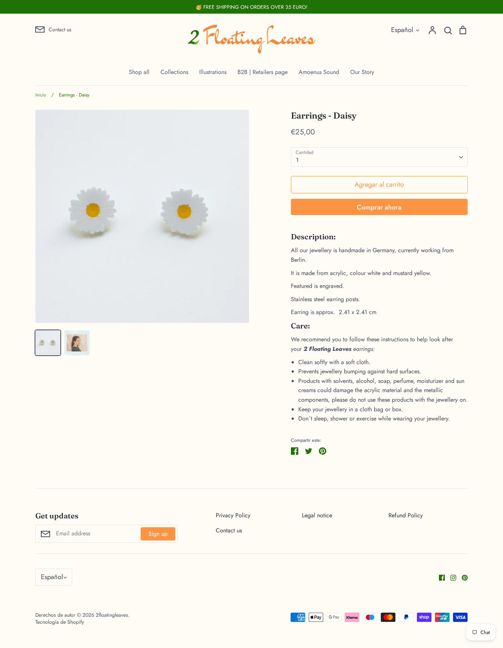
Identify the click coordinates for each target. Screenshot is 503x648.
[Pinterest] (462, 577)
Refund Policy (405, 515)
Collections (174, 72)
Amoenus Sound (319, 72)
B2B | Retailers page (263, 72)
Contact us (229, 530)
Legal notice (317, 515)
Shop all (139, 72)
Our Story (362, 72)
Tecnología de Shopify (59, 622)
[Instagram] (450, 577)
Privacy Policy (233, 515)
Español (402, 30)
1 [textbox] (297, 160)
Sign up (158, 533)
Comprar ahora (379, 207)
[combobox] (379, 157)
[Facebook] (439, 577)
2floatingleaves (112, 615)
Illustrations (212, 72)
